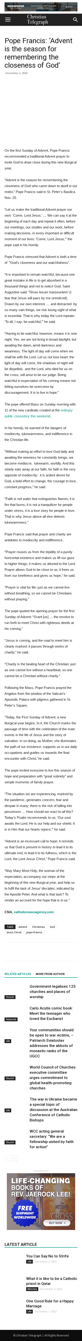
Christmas (38, 926)
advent (22, 926)
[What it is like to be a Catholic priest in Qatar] (14, 1285)
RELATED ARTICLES (18, 974)
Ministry (32, 1289)
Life (8, 1041)
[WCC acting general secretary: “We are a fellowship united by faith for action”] (16, 1136)
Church (10, 997)
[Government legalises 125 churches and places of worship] (16, 991)
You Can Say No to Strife (47, 1256)
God (52, 926)
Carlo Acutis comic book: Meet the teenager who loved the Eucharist (51, 1013)
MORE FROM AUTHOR (50, 974)
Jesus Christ (14, 932)
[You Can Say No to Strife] (14, 1260)
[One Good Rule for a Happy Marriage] (14, 1308)
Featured (11, 1019)
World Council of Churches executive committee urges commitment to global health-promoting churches (53, 1077)
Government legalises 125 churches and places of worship (53, 991)
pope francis (34, 932)
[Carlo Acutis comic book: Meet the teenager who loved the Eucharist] (16, 1013)
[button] (75, 20)
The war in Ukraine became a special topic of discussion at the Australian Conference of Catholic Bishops (53, 1109)
